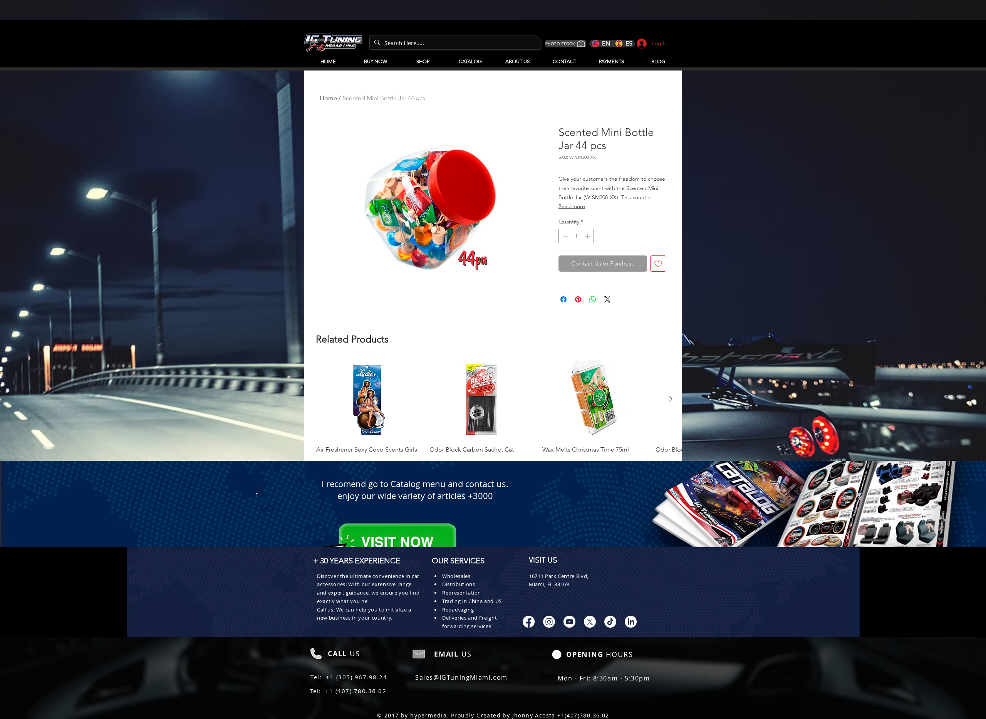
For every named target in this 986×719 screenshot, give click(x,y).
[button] (470, 58)
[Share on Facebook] (563, 299)
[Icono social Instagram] (549, 622)
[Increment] (588, 236)
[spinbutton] (576, 236)
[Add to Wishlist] (658, 263)
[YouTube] (569, 622)
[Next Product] (671, 399)
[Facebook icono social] (529, 622)
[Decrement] (564, 236)
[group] (493, 407)
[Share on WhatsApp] (592, 299)
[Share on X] (607, 299)
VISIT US (543, 560)
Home (328, 98)
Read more (571, 206)
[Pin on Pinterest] (578, 299)
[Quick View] (369, 399)
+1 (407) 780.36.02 (355, 691)
